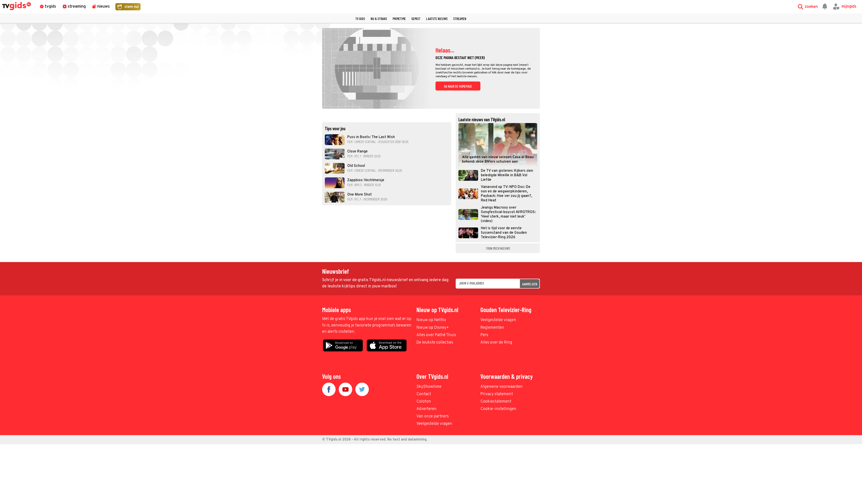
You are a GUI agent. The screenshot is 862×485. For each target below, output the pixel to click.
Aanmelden (529, 284)
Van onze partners (432, 416)
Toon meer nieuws (498, 248)
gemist (415, 18)
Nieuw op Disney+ (432, 327)
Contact (423, 394)
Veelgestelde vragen (498, 320)
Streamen (459, 18)
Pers (484, 335)
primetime (399, 18)
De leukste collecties (434, 342)
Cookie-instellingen (498, 409)
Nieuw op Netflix (431, 320)
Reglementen (492, 327)
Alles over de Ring (496, 342)
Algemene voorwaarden (501, 386)
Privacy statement (496, 394)
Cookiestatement (495, 401)
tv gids (360, 18)
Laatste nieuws (437, 18)
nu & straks (379, 18)
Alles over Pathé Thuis (436, 335)
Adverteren (426, 409)
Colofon (423, 401)
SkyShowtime (428, 386)
